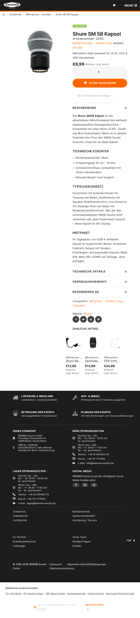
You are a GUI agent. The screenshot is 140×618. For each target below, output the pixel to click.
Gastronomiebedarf (84, 515)
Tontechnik (15, 14)
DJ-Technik (19, 537)
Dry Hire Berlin (14, 593)
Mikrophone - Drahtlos (38, 14)
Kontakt (77, 545)
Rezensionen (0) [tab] (86, 292)
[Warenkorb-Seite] (114, 5)
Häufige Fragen (81, 541)
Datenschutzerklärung (62, 568)
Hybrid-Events (96, 593)
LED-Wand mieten (55, 593)
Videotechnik (20, 515)
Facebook (76, 485)
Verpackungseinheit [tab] (90, 281)
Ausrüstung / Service (85, 520)
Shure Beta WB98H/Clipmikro (74, 361)
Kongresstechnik (76, 593)
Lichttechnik (20, 520)
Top (128, 540)
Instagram (94, 485)
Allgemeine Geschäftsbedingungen (86, 564)
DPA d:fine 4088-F (112, 361)
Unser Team (79, 537)
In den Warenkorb (102, 83)
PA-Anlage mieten (33, 593)
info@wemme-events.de (100, 463)
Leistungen (19, 545)
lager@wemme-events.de (41, 503)
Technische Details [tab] (89, 271)
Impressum (56, 564)
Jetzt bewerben (95, 607)
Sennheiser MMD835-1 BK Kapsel (93, 361)
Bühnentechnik (81, 511)
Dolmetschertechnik (24, 541)
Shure (78, 47)
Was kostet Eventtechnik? (120, 593)
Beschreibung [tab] (84, 107)
